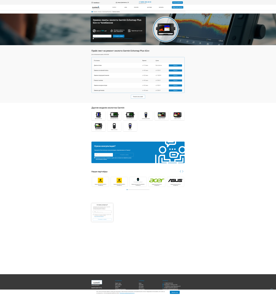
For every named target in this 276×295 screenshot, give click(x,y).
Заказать (175, 65)
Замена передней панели (101, 75)
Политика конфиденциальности (127, 293)
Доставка (149, 7)
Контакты (161, 7)
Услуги (114, 7)
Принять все (175, 292)
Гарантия (136, 7)
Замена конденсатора (100, 85)
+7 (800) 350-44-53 (145, 2)
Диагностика (98, 65)
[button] (180, 171)
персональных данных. (127, 38)
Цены (125, 7)
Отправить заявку (118, 36)
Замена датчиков (99, 90)
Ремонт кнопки (98, 80)
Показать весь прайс (138, 96)
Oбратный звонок (177, 7)
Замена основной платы (101, 70)
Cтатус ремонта (177, 2)
